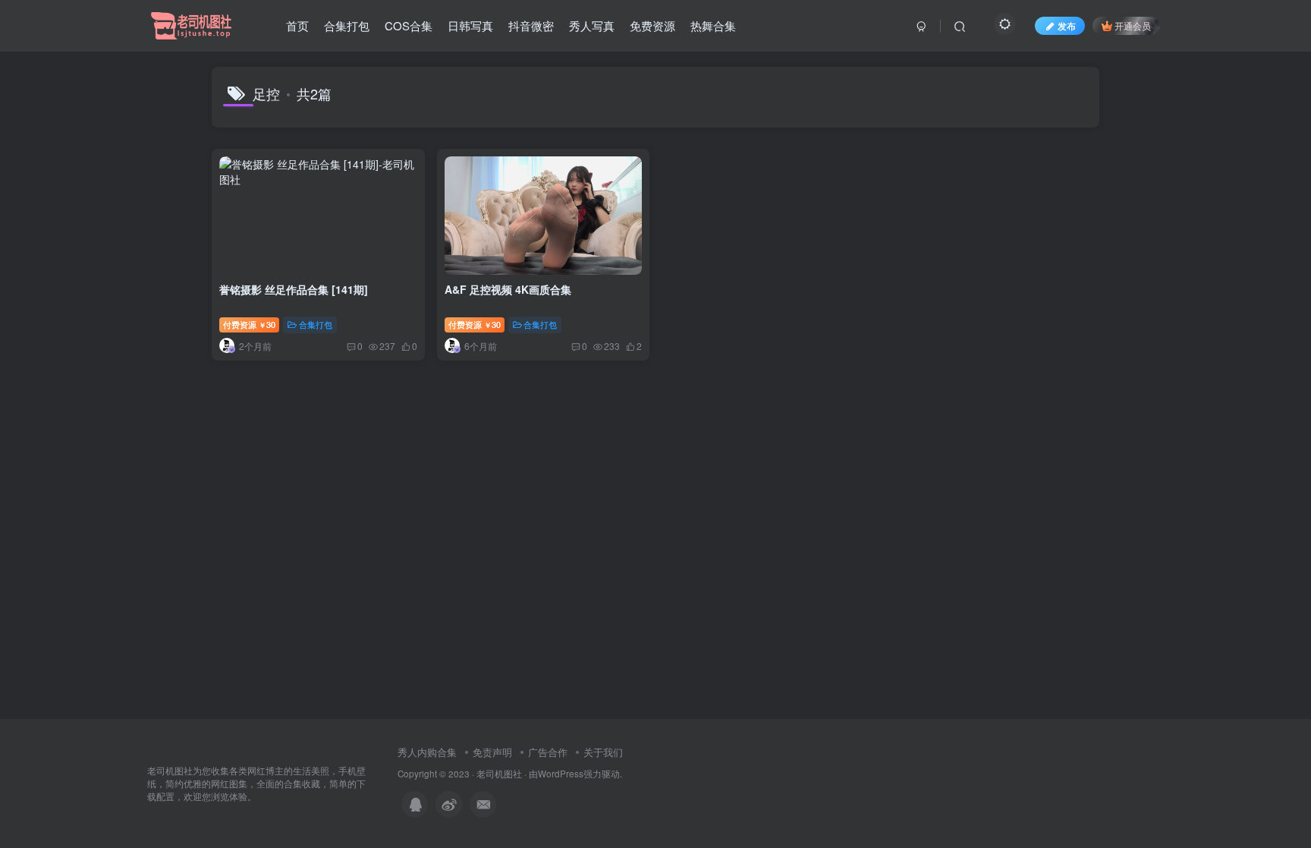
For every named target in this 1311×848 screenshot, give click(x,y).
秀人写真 (592, 25)
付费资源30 (249, 324)
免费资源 (652, 25)
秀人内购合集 (427, 752)
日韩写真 (470, 25)
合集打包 (346, 25)
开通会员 (1133, 25)
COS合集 (408, 25)
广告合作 (547, 752)
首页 (297, 25)
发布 (1067, 25)
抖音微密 (531, 25)
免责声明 (492, 752)
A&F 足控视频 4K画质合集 (508, 289)
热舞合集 (713, 25)
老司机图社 (499, 774)
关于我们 (603, 752)
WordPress (560, 774)
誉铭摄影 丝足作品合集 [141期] (293, 289)
